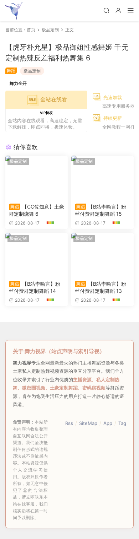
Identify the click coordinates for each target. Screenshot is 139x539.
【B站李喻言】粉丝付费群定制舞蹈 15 (100, 210)
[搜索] (106, 10)
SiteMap (88, 423)
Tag (122, 423)
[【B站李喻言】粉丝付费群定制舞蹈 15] (102, 178)
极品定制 (32, 71)
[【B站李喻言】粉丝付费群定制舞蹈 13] (102, 255)
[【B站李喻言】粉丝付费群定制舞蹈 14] (36, 255)
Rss (69, 423)
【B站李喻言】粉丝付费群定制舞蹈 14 (34, 287)
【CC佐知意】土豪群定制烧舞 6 (36, 210)
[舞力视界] (14, 10)
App (107, 423)
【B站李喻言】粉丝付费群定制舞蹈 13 (100, 287)
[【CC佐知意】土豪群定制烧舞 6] (36, 178)
